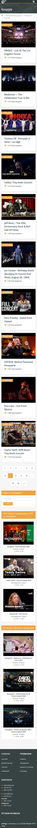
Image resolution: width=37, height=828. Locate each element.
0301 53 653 (7, 801)
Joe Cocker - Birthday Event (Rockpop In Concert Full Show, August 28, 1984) (19, 274)
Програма (23, 771)
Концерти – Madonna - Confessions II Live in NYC (18, 659)
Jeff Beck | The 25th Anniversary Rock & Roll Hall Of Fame (17, 226)
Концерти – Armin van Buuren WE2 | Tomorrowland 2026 (18, 731)
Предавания (24, 763)
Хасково (4, 759)
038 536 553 (7, 796)
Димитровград (6, 763)
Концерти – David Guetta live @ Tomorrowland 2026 (18, 695)
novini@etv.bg (8, 794)
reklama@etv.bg (9, 785)
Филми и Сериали (26, 767)
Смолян (4, 767)
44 (13, 483)
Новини (5, 754)
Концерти (28, 16)
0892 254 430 (8, 790)
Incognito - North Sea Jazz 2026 (18, 547)
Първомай (5, 771)
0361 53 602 (7, 805)
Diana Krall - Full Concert (18, 614)
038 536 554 (7, 788)
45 (18, 483)
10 (26, 476)
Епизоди (7, 18)
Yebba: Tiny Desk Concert (18, 182)
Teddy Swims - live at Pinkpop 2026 (18, 580)
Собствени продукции (14, 16)
